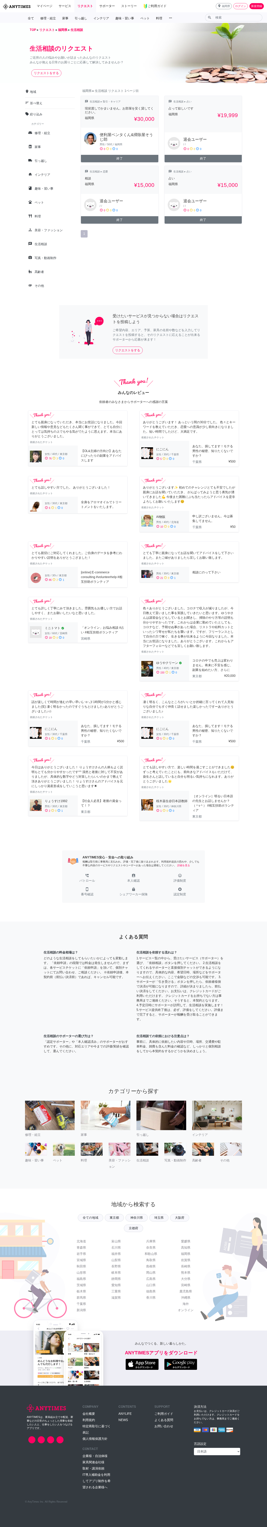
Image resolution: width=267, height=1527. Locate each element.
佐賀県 (185, 1260)
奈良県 (151, 1247)
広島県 (151, 1278)
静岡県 (116, 1278)
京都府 (133, 1228)
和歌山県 (151, 1253)
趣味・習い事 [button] (124, 18)
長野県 (116, 1266)
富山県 (116, 1241)
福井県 (116, 1253)
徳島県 (151, 1291)
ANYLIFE (125, 1413)
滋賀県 (116, 1297)
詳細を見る (183, 865)
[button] (224, 6)
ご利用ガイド (163, 1413)
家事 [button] (65, 18)
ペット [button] (145, 18)
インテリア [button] (101, 18)
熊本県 (185, 1272)
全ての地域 (90, 1217)
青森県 (81, 1247)
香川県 (151, 1297)
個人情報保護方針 (95, 1438)
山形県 (81, 1272)
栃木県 (81, 1291)
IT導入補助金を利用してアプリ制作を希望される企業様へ (96, 1481)
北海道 (81, 1241)
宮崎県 (185, 1285)
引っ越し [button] (81, 18)
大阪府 (179, 1217)
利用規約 (88, 1420)
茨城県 (81, 1285)
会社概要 (88, 1413)
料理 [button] (159, 18)
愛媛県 (185, 1241)
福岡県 (185, 1253)
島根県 (151, 1266)
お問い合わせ (163, 1426)
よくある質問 (163, 1420)
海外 (186, 1304)
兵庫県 (151, 1241)
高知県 (185, 1247)
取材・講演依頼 (93, 1468)
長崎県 (185, 1266)
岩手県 (81, 1253)
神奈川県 (136, 1217)
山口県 (151, 1285)
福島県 (81, 1278)
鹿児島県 (185, 1291)
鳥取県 (151, 1260)
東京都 (114, 1217)
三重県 (116, 1291)
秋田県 (81, 1266)
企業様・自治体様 (95, 1456)
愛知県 (116, 1285)
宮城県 (81, 1260)
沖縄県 (185, 1297)
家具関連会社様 (93, 1462)
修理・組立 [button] (48, 18)
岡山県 (151, 1272)
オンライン (186, 1310)
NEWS (123, 1420)
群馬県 (81, 1297)
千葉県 (81, 1304)
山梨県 (116, 1260)
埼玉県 (159, 1217)
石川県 (116, 1247)
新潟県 (81, 1310)
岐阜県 (116, 1272)
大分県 (185, 1278)
